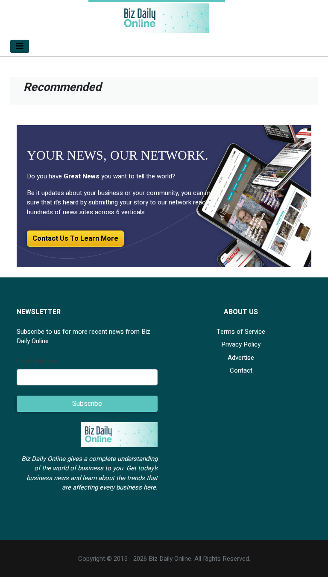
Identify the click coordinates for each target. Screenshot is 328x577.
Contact (241, 370)
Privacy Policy (241, 344)
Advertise (241, 357)
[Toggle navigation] (19, 46)
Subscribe (87, 404)
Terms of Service (241, 331)
